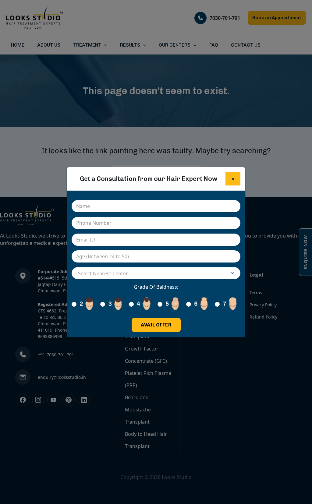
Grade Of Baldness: (156, 287)
